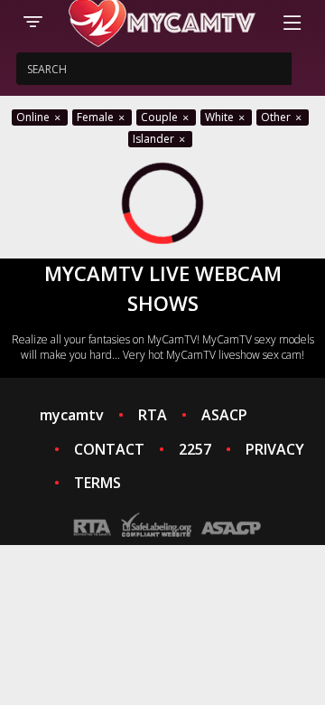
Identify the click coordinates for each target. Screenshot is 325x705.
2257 (195, 449)
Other (277, 117)
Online (34, 117)
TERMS (97, 483)
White (221, 117)
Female (96, 117)
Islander (155, 138)
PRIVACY (275, 449)
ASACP (224, 415)
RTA (152, 415)
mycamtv (72, 415)
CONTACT (109, 449)
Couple (161, 117)
